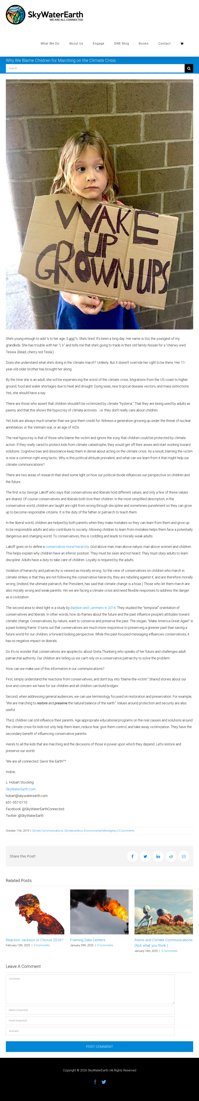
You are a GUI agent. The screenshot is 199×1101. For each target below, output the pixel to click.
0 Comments (126, 830)
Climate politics (73, 830)
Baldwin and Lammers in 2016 (93, 608)
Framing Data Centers (23, 940)
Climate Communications (47, 830)
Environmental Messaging (100, 830)
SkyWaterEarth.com (21, 789)
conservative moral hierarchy (67, 547)
